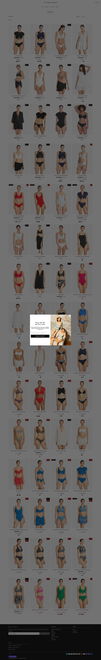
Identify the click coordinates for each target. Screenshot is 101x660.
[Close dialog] (70, 316)
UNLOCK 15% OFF (40, 336)
